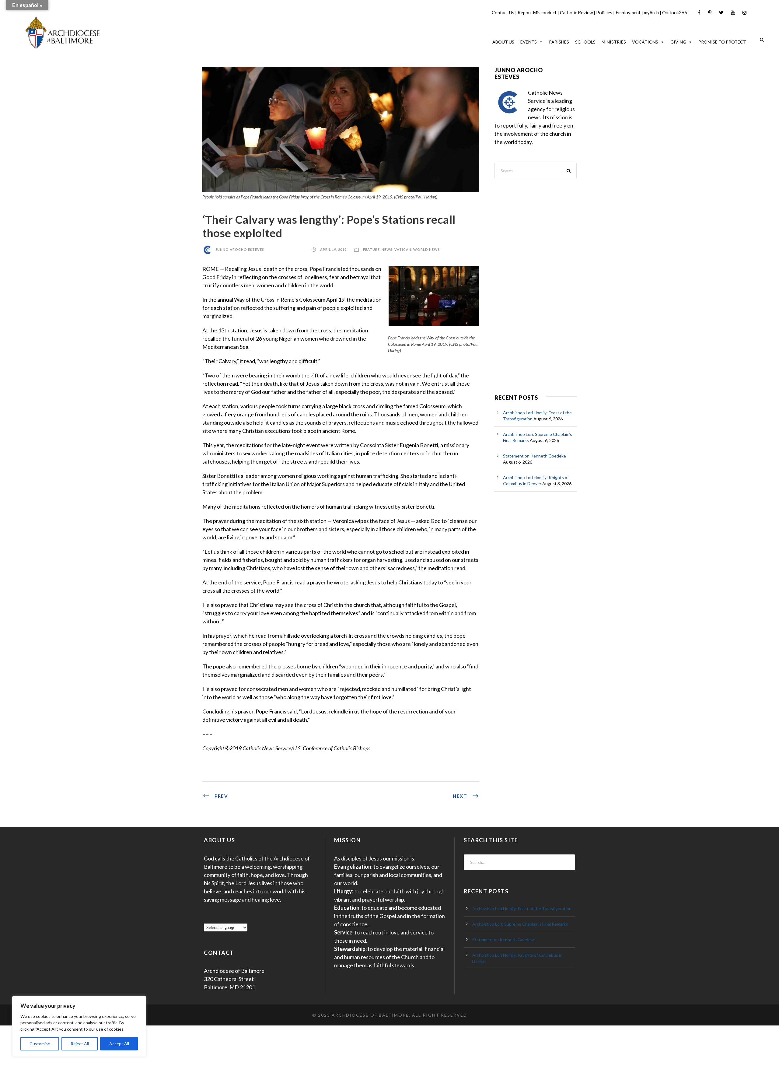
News (387, 249)
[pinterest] (709, 12)
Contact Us (503, 12)
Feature (371, 249)
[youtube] (733, 12)
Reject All (80, 1043)
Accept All (119, 1043)
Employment (628, 12)
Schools (585, 41)
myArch (651, 12)
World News (426, 249)
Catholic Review (576, 12)
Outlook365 (674, 12)
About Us (503, 41)
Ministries (614, 41)
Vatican (402, 249)
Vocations (645, 41)
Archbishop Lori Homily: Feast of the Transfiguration (521, 908)
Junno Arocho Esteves (239, 249)
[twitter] (721, 12)
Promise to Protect (722, 41)
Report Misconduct (537, 12)
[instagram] (744, 12)
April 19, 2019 (333, 249)
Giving (678, 41)
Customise (40, 1043)
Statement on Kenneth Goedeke (534, 455)
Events (528, 41)
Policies (604, 12)
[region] (79, 1026)
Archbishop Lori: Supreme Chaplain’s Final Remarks (520, 924)
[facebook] (699, 12)
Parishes (559, 41)
